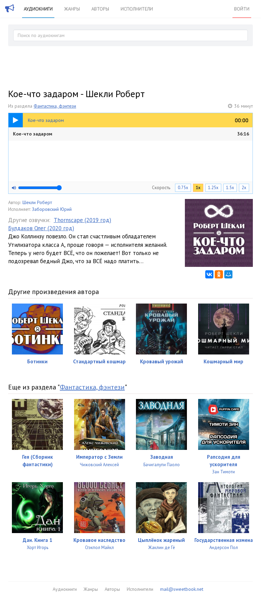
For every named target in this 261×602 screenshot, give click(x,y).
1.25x (213, 187)
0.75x (183, 187)
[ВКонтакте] (209, 274)
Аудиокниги (38, 9)
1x (198, 187)
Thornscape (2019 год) (82, 220)
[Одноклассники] (219, 274)
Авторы (100, 9)
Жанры (72, 9)
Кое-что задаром (131, 134)
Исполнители (137, 9)
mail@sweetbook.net (181, 589)
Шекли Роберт (37, 202)
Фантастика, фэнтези (55, 106)
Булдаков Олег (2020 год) (41, 228)
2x (244, 187)
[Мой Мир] (228, 274)
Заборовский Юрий (52, 209)
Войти (241, 9)
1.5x (230, 187)
